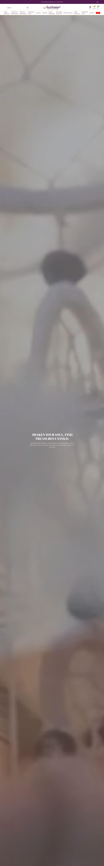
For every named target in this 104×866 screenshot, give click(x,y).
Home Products (7, 13)
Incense (44, 13)
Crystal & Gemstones (23, 13)
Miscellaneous (68, 13)
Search (28, 8)
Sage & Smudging (52, 13)
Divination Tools (31, 13)
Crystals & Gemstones (14, 13)
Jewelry (38, 13)
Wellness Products (59, 13)
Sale (98, 13)
